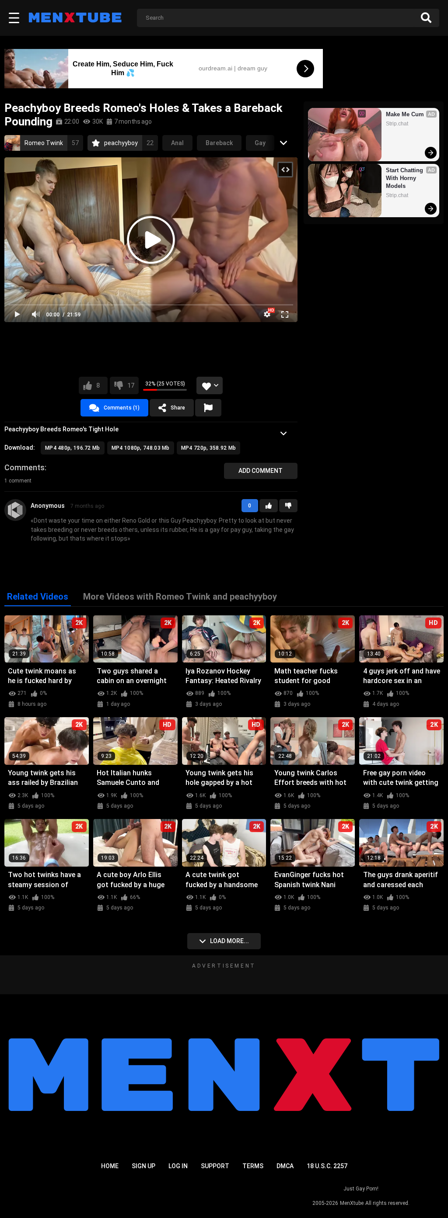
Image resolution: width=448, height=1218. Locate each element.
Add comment (260, 470)
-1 (288, 505)
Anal (177, 142)
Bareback (219, 142)
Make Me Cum (405, 114)
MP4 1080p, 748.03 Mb (141, 448)
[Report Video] (208, 407)
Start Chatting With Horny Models (405, 178)
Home (110, 1165)
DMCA (285, 1165)
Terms (252, 1165)
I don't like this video (130, 385)
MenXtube (352, 1203)
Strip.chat (397, 124)
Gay (260, 142)
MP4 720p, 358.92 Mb (208, 448)
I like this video (98, 385)
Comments (24, 467)
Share (178, 408)
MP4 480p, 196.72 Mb (72, 448)
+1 (268, 505)
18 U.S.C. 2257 (327, 1165)
